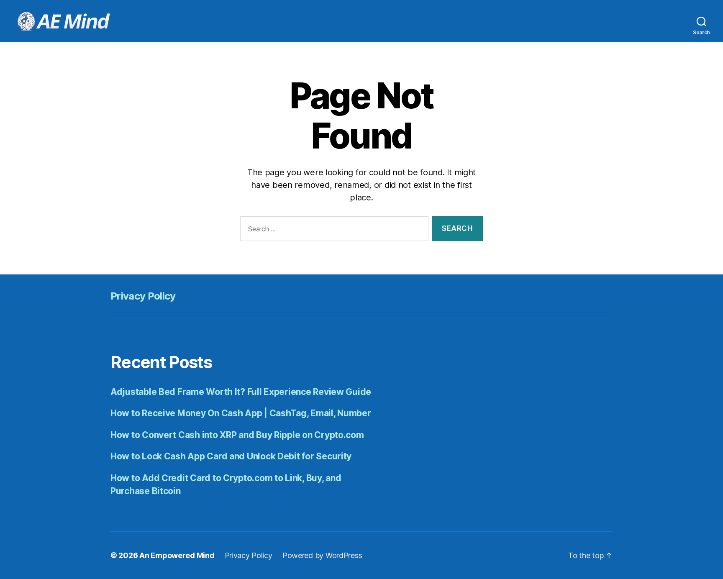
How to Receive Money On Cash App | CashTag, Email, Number (240, 413)
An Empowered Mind (176, 555)
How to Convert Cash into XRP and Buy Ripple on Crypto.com (237, 435)
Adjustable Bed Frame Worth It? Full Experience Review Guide (240, 392)
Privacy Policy (143, 296)
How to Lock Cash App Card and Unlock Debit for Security (230, 456)
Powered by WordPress (322, 555)
